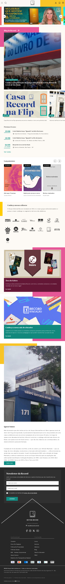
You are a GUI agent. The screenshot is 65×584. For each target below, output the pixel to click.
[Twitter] (34, 531)
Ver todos (7, 152)
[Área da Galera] (32, 270)
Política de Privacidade (17, 547)
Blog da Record (10, 30)
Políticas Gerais (15, 549)
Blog (35, 549)
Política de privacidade (20, 577)
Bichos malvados (48, 193)
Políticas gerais (8, 577)
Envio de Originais (16, 544)
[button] (5, 3)
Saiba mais (9, 463)
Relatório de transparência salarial (21, 558)
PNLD (35, 555)
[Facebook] (27, 531)
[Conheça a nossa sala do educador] (32, 317)
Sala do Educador (39, 552)
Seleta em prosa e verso (32, 193)
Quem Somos (14, 555)
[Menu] (3, 3)
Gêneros (36, 547)
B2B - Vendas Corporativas (18, 552)
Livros (36, 541)
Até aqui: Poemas (10, 193)
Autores (36, 544)
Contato (13, 541)
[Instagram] (30, 531)
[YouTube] (37, 531)
